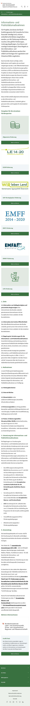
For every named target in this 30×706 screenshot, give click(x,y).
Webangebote (9, 677)
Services (7, 668)
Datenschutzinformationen (15, 693)
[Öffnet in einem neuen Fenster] (2, 605)
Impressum (15, 690)
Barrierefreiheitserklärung (15, 696)
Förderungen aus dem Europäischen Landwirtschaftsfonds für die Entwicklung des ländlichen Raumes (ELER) (14, 581)
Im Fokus (8, 672)
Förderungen (9, 12)
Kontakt (7, 682)
